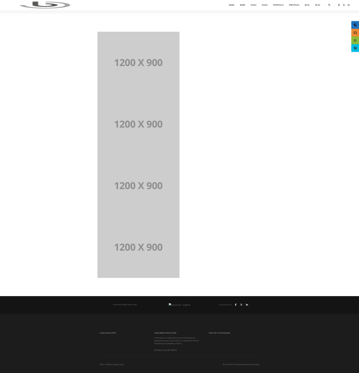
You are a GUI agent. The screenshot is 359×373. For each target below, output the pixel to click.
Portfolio (278, 5)
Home (231, 5)
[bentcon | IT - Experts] (45, 5)
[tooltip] (355, 25)
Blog (307, 5)
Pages (253, 5)
